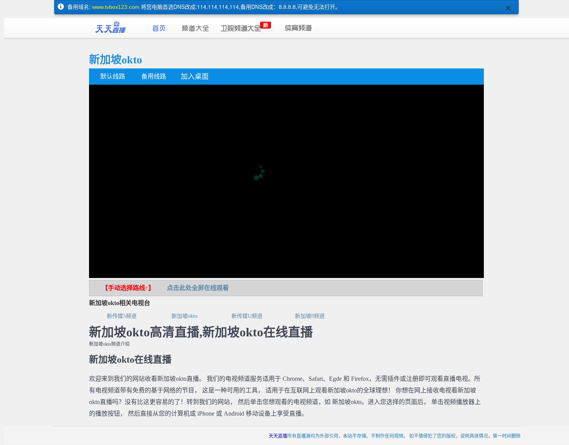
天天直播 (278, 435)
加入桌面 (195, 76)
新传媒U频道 (246, 316)
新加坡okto (184, 316)
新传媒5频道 (122, 316)
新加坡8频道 (310, 316)
